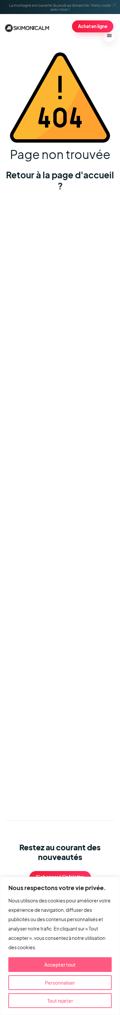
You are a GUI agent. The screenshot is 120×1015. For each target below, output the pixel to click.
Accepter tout (60, 965)
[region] (60, 946)
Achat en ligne (92, 26)
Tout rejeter (60, 1001)
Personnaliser (60, 983)
